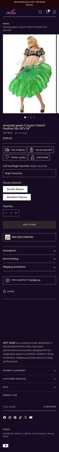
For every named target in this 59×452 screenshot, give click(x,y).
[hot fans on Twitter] (26, 418)
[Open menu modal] (54, 12)
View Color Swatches (22, 236)
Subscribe (50, 407)
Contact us (34, 280)
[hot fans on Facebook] (5, 418)
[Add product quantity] (16, 213)
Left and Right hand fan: (25, 165)
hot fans (7, 132)
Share (10, 291)
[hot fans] (11, 12)
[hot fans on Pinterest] (15, 418)
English (6, 429)
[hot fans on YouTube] (31, 418)
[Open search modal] (40, 12)
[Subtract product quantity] (6, 213)
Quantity (8, 206)
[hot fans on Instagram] (10, 418)
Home (6, 23)
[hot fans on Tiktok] (21, 418)
